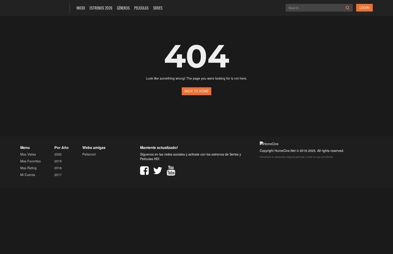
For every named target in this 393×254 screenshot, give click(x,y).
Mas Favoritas (30, 161)
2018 (58, 168)
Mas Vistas (28, 154)
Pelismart (89, 154)
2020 (58, 154)
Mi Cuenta (27, 174)
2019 (58, 161)
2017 (58, 174)
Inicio (80, 8)
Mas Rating (28, 168)
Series (157, 8)
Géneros (123, 8)
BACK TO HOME (196, 91)
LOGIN (364, 7)
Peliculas (141, 8)
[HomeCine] (41, 7)
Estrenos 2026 (101, 8)
